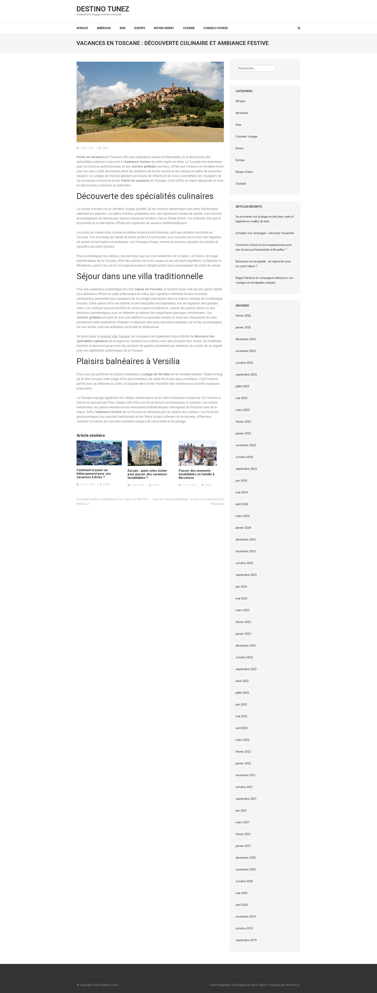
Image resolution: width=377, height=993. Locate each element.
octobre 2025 (244, 363)
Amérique (104, 28)
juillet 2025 (242, 386)
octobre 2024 (244, 457)
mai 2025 (241, 398)
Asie (122, 28)
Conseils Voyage (215, 28)
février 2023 (243, 622)
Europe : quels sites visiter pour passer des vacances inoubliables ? (147, 474)
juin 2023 (241, 586)
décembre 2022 (246, 645)
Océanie (189, 28)
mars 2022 (242, 740)
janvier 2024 (243, 527)
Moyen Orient (164, 28)
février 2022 (243, 751)
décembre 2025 (246, 339)
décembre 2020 (246, 857)
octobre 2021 (244, 787)
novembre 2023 (246, 551)
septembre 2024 (246, 469)
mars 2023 (242, 610)
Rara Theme (259, 985)
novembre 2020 (246, 869)
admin (107, 484)
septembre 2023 (246, 575)
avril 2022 (242, 728)
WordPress (292, 985)
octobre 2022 (244, 657)
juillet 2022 (242, 692)
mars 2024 (242, 516)
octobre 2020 (244, 881)
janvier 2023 (243, 634)
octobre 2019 (244, 928)
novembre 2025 (246, 351)
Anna (105, 148)
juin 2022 (241, 704)
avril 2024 (242, 504)
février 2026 (243, 315)
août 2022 (242, 681)
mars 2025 (242, 410)
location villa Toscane (115, 336)
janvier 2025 (243, 433)
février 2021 (243, 834)
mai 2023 (241, 598)
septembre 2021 (246, 799)
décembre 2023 (246, 539)
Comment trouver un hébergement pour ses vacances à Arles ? (94, 473)
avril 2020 (242, 905)
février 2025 (243, 421)
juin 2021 (241, 810)
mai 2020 (241, 893)
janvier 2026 (243, 327)
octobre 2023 (244, 563)
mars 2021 (242, 822)
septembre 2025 (246, 374)
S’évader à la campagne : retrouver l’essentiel (265, 233)
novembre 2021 (246, 775)
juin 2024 (241, 480)
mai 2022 (241, 716)
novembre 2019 (246, 916)
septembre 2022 (246, 669)
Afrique (82, 28)
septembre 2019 (246, 940)
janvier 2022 (243, 763)
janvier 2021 (243, 846)
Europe (139, 28)
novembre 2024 (246, 445)
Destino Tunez (103, 9)
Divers (239, 148)
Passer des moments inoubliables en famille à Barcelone (196, 474)
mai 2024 (241, 492)
